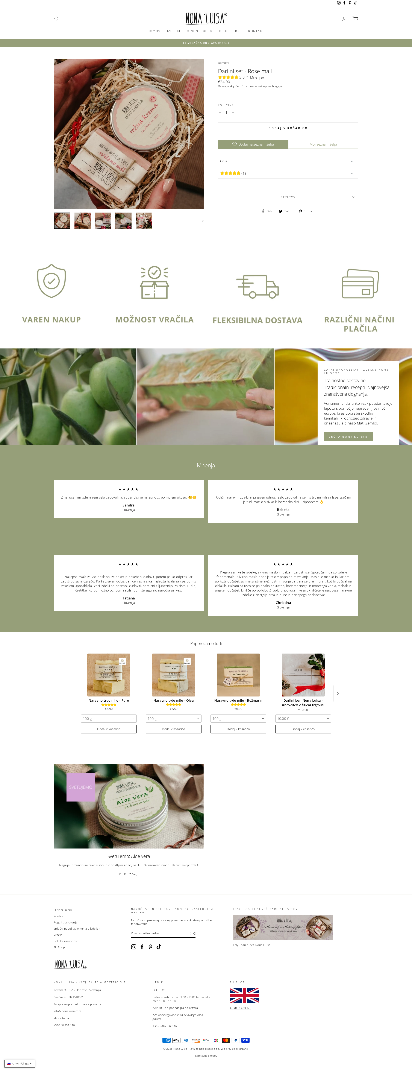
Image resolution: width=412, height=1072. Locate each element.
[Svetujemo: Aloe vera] (129, 806)
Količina (226, 105)
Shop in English (240, 1008)
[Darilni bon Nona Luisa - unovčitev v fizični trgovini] (303, 675)
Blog (224, 31)
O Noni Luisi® (200, 31)
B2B (238, 31)
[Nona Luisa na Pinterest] (150, 946)
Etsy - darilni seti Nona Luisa (251, 945)
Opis (223, 161)
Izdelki (173, 31)
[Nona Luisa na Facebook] (142, 946)
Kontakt (256, 31)
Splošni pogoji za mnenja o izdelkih (77, 929)
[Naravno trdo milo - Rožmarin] (238, 675)
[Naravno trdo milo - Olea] (173, 675)
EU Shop (59, 947)
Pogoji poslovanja (65, 922)
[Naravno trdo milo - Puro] (109, 675)
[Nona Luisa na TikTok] (158, 946)
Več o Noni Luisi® (348, 436)
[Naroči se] (192, 933)
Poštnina (248, 86)
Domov (154, 31)
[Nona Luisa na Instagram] (133, 946)
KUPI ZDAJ (128, 874)
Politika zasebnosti (66, 941)
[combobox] (109, 719)
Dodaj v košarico (108, 729)
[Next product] (337, 693)
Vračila (58, 935)
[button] (20, 1063)
